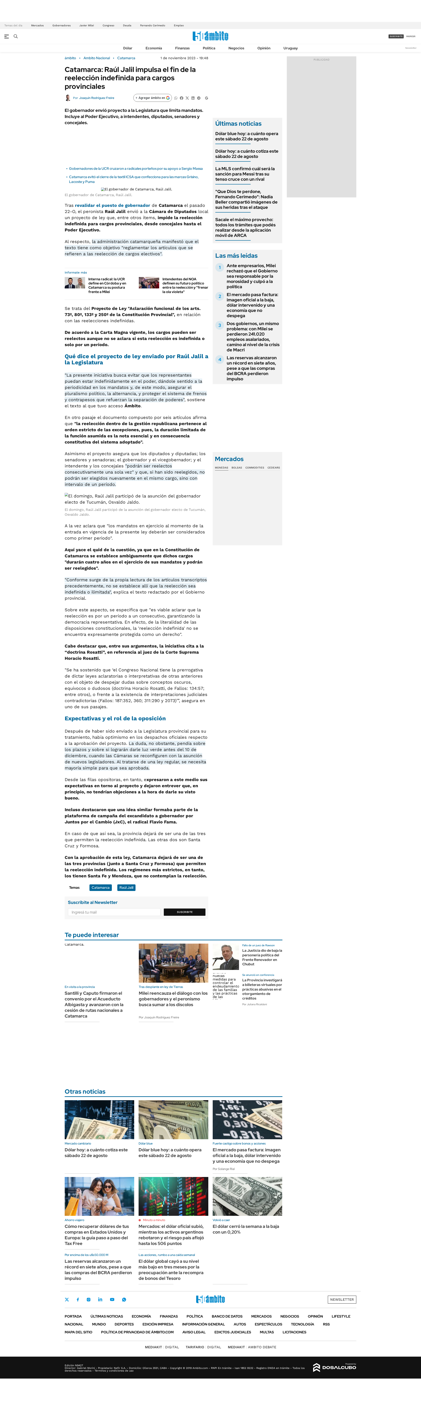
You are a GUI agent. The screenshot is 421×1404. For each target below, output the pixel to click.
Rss (326, 1324)
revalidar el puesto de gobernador (112, 205)
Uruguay (291, 48)
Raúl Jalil (126, 887)
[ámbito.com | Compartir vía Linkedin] (193, 98)
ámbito (70, 58)
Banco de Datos (227, 1316)
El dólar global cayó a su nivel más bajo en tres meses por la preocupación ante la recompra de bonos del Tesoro (171, 1269)
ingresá (411, 36)
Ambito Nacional (97, 58)
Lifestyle (341, 1316)
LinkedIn (100, 1299)
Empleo (179, 25)
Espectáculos (268, 1324)
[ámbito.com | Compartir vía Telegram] (198, 98)
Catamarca (126, 58)
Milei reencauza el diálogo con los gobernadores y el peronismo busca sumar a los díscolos (173, 998)
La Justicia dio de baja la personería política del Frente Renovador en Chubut (262, 957)
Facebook (78, 1300)
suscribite (396, 36)
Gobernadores (61, 25)
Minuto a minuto (154, 1220)
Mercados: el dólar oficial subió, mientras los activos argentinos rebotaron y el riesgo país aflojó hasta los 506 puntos (171, 1234)
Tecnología (302, 1324)
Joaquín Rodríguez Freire (96, 98)
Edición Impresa (158, 1324)
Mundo (99, 1324)
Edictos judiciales (232, 1332)
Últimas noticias (107, 1316)
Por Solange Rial (224, 1169)
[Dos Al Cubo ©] (334, 1367)
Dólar (127, 48)
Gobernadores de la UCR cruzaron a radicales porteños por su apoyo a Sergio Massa (136, 168)
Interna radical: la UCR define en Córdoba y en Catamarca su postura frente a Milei (107, 285)
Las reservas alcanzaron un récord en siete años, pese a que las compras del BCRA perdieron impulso (252, 368)
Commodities (254, 467)
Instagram (89, 1299)
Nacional (74, 1324)
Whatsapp (124, 1299)
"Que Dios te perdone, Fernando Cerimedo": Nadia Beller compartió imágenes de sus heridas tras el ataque (246, 199)
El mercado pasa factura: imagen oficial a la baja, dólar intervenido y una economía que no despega (252, 305)
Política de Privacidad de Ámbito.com (137, 1332)
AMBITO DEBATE (252, 1347)
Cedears (274, 467)
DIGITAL (162, 1347)
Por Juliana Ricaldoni (254, 1004)
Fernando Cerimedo (152, 25)
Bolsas (237, 467)
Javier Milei (86, 25)
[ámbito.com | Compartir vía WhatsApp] (176, 98)
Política (209, 48)
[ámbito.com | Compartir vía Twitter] (187, 98)
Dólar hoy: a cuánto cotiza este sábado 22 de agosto (246, 153)
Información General (203, 1324)
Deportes (124, 1324)
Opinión (263, 48)
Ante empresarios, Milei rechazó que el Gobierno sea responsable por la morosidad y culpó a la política (252, 276)
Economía (154, 48)
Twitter (67, 1299)
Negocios (236, 48)
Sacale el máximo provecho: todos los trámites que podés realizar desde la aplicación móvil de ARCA (245, 227)
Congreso (108, 25)
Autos (240, 1324)
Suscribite (185, 912)
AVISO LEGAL (194, 1332)
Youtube (112, 1299)
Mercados (37, 25)
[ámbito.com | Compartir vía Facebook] (181, 98)
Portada (73, 1316)
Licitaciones (294, 1332)
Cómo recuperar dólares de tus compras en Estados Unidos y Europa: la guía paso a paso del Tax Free (97, 1234)
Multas (267, 1332)
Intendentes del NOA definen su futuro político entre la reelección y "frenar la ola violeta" (185, 285)
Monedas (221, 467)
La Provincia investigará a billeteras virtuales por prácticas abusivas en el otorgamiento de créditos (262, 989)
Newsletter (411, 48)
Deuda (127, 25)
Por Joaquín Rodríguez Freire (159, 1017)
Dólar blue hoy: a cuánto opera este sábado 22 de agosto (246, 136)
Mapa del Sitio (78, 1332)
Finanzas (182, 48)
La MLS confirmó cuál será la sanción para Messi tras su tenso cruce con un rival (245, 174)
